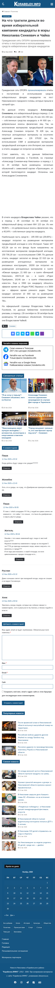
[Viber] (42, 334)
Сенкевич (12, 326)
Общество (47, 923)
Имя (4, 663)
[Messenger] (27, 334)
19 (27, 898)
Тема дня (6, 932)
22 (47, 898)
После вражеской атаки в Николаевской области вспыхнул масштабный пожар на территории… (35, 725)
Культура (37, 923)
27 (34, 904)
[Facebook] (13, 334)
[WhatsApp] (32, 334)
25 (21, 904)
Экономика (17, 932)
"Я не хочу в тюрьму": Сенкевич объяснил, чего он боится (13, 397)
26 (27, 904)
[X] (18, 334)
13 (34, 893)
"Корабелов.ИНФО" (11, 972)
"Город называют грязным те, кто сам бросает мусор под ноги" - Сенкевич (40, 430)
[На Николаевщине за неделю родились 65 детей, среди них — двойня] (9, 846)
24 (14, 904)
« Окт (6, 915)
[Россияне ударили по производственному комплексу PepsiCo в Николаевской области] (9, 750)
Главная (6, 11)
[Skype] (23, 334)
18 (21, 898)
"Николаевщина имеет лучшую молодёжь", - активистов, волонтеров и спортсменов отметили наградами (14, 433)
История (27, 923)
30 (8, 909)
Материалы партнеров (11, 957)
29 (47, 904)
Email (5, 673)
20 (34, 898)
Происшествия (19, 927)
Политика (14, 11)
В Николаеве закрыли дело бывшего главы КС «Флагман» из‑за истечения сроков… (34, 797)
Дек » (12, 915)
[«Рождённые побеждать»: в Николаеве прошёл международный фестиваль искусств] (9, 810)
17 (14, 898)
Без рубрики (7, 923)
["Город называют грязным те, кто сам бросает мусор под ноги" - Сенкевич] (40, 419)
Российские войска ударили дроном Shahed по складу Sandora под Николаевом (33, 737)
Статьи (39, 927)
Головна (5, 943)
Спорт (30, 927)
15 (47, 893)
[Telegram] (37, 334)
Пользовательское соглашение (15, 951)
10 (14, 893)
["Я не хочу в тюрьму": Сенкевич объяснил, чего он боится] (14, 386)
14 (41, 893)
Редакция (6, 947)
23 (8, 904)
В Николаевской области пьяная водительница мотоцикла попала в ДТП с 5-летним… (35, 821)
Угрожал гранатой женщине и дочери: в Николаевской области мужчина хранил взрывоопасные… (34, 785)
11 (21, 893)
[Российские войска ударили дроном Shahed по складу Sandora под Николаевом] (9, 738)
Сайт (4, 682)
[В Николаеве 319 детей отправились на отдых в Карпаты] (9, 834)
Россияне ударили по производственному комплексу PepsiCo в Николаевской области (35, 749)
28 (41, 904)
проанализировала (37, 90)
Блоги (18, 923)
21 (41, 898)
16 (8, 898)
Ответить (6, 468)
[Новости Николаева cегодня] (27, 4)
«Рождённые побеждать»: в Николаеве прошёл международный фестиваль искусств (34, 809)
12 (27, 893)
